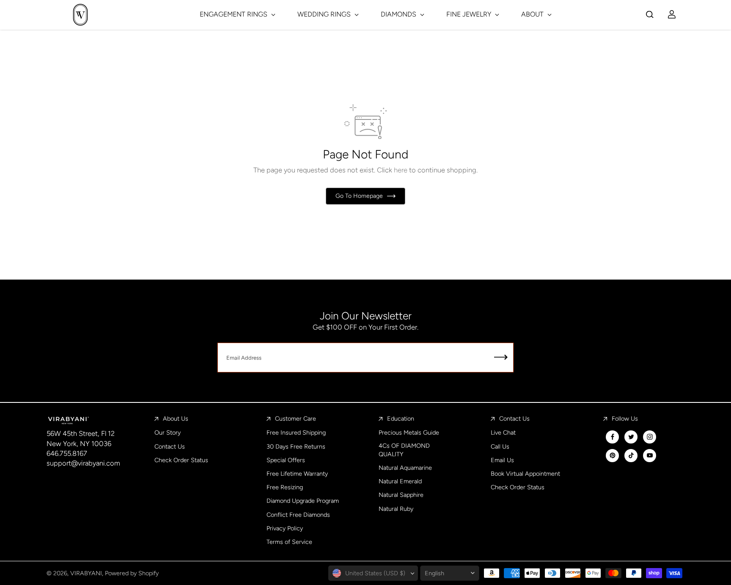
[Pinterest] (612, 455)
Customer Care (295, 418)
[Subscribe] (501, 357)
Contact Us (169, 446)
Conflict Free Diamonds (298, 514)
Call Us (500, 446)
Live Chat (503, 432)
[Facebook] (612, 436)
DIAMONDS (399, 14)
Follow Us (625, 418)
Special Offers (286, 460)
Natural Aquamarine (405, 467)
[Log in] (671, 14)
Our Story (167, 432)
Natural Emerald (400, 481)
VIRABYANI (86, 573)
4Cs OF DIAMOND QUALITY (404, 450)
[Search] (649, 14)
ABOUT (533, 14)
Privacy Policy (285, 528)
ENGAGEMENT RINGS (234, 14)
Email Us (502, 460)
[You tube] (649, 455)
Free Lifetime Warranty (297, 473)
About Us (175, 418)
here (400, 170)
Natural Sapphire (401, 495)
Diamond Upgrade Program (303, 501)
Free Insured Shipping (296, 432)
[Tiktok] (631, 455)
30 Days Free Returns (296, 446)
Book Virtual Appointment (525, 473)
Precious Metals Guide (409, 432)
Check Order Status (181, 460)
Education (400, 418)
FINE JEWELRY (469, 14)
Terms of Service (289, 542)
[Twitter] (631, 436)
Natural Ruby (396, 509)
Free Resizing (285, 487)
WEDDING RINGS (324, 14)
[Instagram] (649, 436)
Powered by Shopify (132, 573)
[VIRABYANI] (80, 14)
